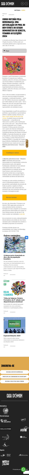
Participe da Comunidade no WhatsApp (14, 376)
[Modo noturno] (27, 140)
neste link (22, 214)
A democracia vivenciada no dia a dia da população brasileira (14, 257)
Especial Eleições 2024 (12, 336)
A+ (27, 143)
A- (27, 146)
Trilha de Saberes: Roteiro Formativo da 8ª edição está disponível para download (14, 300)
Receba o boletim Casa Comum (14, 381)
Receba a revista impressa (14, 372)
